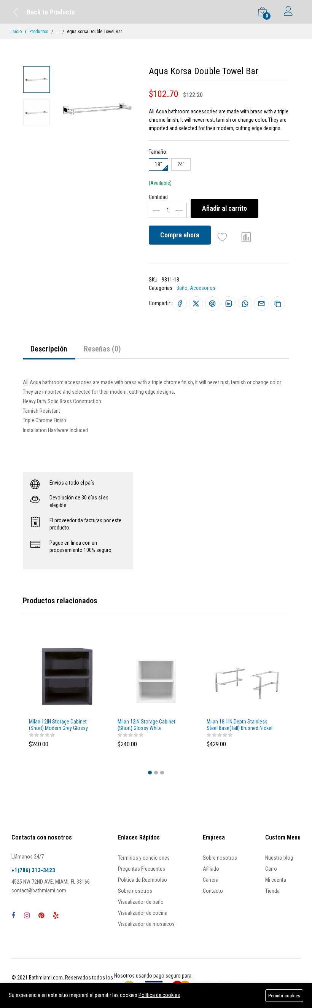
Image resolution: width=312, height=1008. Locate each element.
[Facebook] (13, 915)
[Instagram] (27, 915)
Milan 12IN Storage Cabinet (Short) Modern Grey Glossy (58, 725)
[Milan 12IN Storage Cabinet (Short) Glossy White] (156, 676)
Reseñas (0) (102, 348)
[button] (150, 772)
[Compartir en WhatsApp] (245, 303)
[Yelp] (56, 915)
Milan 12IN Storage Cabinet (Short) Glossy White (146, 725)
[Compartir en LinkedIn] (228, 303)
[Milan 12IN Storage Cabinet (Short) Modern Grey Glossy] (67, 676)
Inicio (16, 31)
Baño (182, 288)
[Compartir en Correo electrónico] (261, 303)
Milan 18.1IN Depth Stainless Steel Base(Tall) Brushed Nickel (239, 725)
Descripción (48, 348)
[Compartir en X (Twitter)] (196, 303)
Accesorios (202, 288)
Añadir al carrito (224, 208)
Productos (38, 31)
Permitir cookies (284, 995)
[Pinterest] (41, 915)
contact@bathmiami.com (38, 890)
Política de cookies (159, 995)
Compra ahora (179, 235)
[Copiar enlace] (278, 303)
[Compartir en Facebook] (179, 303)
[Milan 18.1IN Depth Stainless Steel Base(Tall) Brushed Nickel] (245, 676)
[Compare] (246, 237)
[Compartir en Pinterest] (212, 303)
